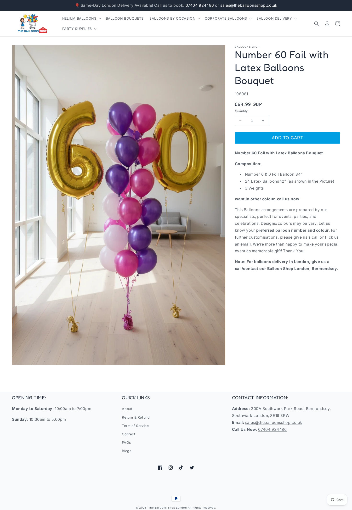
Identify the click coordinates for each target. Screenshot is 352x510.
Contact (128, 434)
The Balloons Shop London (167, 507)
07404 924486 (200, 5)
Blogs (126, 451)
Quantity (241, 111)
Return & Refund (136, 417)
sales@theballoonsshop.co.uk (248, 5)
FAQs (126, 442)
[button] (81, 18)
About (127, 409)
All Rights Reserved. (202, 507)
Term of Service (135, 426)
